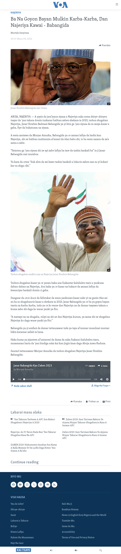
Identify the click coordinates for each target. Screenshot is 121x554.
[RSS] (54, 484)
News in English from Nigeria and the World (84, 515)
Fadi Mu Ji (67, 504)
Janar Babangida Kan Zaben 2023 (33, 365)
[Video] (76, 550)
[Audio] (51, 550)
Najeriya (16, 12)
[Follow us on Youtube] (20, 484)
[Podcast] (41, 484)
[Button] (105, 45)
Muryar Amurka (24, 369)
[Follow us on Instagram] (27, 484)
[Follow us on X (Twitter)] (34, 484)
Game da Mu (68, 526)
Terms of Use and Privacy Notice (78, 537)
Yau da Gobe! (17, 504)
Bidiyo (14, 526)
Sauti (13, 515)
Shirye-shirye (18, 509)
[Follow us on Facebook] (13, 484)
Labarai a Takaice (19, 521)
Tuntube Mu (68, 521)
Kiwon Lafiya (17, 532)
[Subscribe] (47, 484)
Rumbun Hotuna (70, 509)
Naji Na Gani (17, 543)
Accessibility (68, 532)
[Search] (100, 550)
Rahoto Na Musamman (22, 537)
